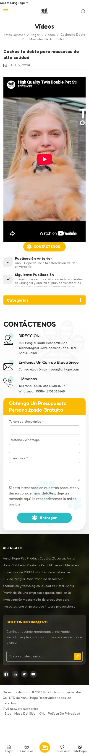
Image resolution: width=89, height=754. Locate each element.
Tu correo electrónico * (26, 421)
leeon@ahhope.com (64, 369)
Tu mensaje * (18, 458)
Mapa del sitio (25, 713)
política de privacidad (64, 713)
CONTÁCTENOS (47, 246)
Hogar (35, 35)
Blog (8, 713)
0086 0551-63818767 (49, 386)
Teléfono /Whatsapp (24, 440)
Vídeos (49, 35)
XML (42, 713)
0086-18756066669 (50, 391)
